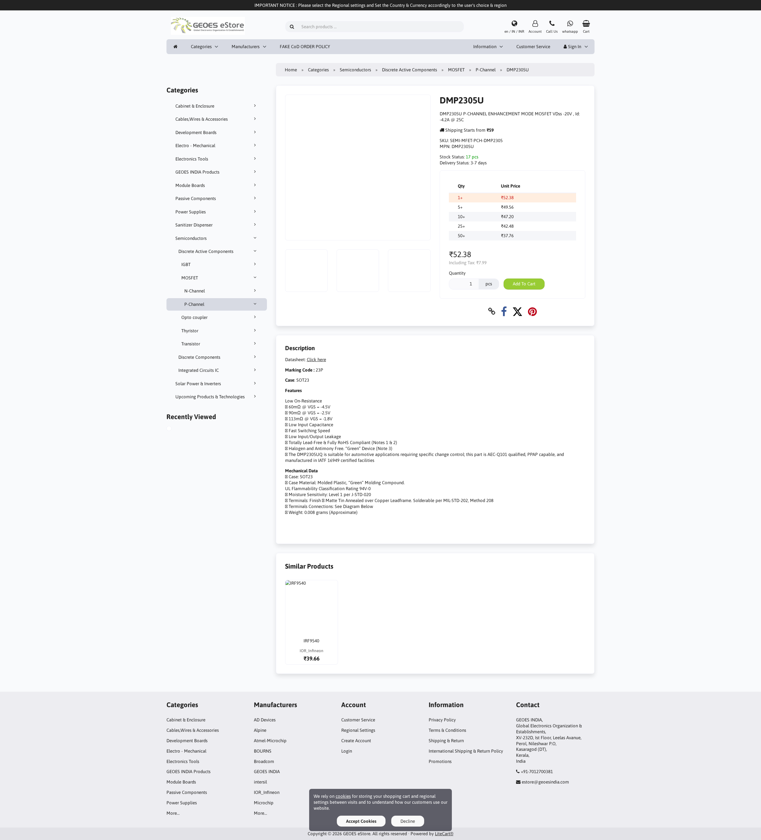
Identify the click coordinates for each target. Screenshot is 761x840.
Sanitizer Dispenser (194, 224)
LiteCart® (444, 833)
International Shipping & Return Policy (466, 751)
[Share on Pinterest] (532, 311)
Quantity (457, 273)
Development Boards (195, 132)
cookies (343, 796)
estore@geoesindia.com (545, 781)
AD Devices (265, 719)
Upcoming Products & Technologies (210, 396)
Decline (407, 821)
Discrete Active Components (205, 251)
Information (484, 46)
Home (291, 69)
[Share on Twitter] (517, 311)
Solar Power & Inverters (198, 383)
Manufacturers (246, 46)
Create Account (356, 740)
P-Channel (194, 304)
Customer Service (533, 46)
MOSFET (189, 277)
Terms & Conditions (447, 730)
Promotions (440, 761)
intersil (260, 781)
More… (173, 813)
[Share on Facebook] (504, 311)
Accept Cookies (361, 821)
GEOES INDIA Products (197, 171)
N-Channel (194, 290)
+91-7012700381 (537, 771)
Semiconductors (191, 238)
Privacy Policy (442, 719)
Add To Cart (524, 283)
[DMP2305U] (175, 429)
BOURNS (262, 751)
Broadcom (264, 761)
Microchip (263, 802)
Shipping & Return (446, 740)
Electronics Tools (191, 158)
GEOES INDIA (267, 771)
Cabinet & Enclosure (194, 105)
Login (346, 751)
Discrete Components (199, 357)
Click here (316, 359)
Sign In (574, 46)
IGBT (186, 264)
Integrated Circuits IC (198, 370)
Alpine (260, 730)
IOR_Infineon (266, 792)
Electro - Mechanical (195, 145)
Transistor (190, 343)
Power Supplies (190, 211)
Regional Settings (358, 730)
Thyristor (189, 330)
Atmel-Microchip (270, 740)
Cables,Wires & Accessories (201, 119)
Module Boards (190, 185)
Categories (201, 46)
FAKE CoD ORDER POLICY (305, 46)
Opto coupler (194, 317)
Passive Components (195, 198)
